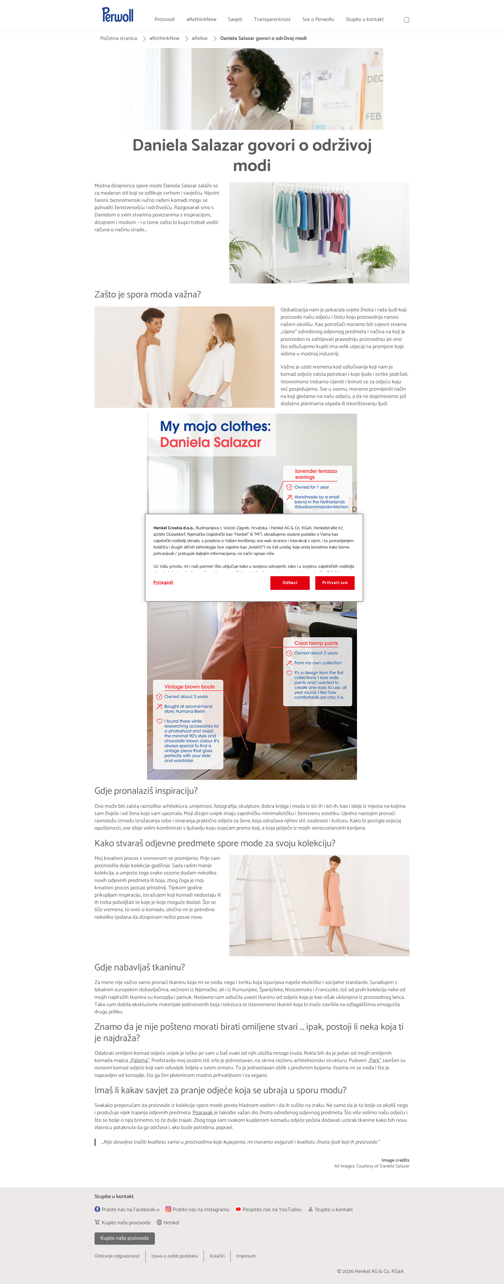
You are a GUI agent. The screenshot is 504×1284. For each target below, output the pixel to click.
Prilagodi (163, 582)
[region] (254, 558)
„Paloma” (139, 1060)
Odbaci (290, 582)
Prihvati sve (335, 582)
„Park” (374, 1060)
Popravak (202, 1112)
